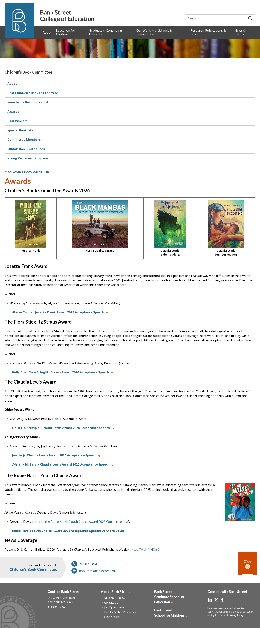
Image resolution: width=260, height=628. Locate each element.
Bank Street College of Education (67, 16)
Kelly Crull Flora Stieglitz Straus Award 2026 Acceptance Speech (60, 372)
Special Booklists (20, 130)
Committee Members (24, 139)
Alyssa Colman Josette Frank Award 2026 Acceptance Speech (58, 312)
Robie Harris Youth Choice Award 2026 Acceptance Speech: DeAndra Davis (68, 531)
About (12, 83)
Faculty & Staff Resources (120, 612)
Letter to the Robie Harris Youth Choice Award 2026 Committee (77, 521)
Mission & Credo (114, 598)
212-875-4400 (56, 607)
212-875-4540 (88, 564)
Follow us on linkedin (210, 600)
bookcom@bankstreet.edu (98, 571)
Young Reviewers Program (27, 158)
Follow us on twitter (216, 600)
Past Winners (17, 121)
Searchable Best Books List (27, 102)
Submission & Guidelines (26, 149)
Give (247, 561)
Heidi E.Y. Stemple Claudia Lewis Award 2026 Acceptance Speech (61, 428)
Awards (13, 111)
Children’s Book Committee (28, 72)
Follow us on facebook (222, 600)
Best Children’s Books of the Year (32, 93)
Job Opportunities (115, 607)
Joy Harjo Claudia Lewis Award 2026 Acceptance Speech (54, 455)
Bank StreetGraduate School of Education (169, 597)
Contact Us (111, 602)
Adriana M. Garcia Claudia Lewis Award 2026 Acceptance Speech (60, 464)
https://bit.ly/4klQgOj (145, 549)
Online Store (112, 617)
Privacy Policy (236, 615)
